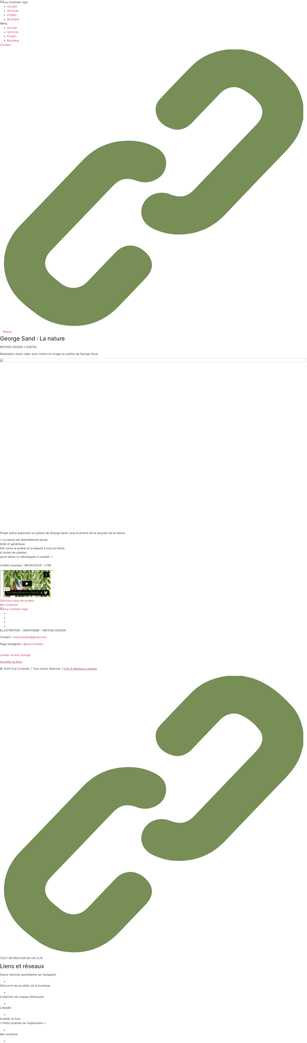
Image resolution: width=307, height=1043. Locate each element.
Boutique (13, 19)
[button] (153, 23)
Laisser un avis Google (15, 655)
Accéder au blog (11, 661)
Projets (12, 15)
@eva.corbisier (33, 644)
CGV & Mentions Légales (80, 668)
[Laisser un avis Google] (1, 650)
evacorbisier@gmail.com (29, 637)
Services (12, 10)
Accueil (12, 6)
